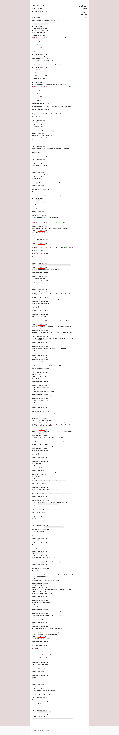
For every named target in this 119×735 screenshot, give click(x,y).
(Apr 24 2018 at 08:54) (42, 508)
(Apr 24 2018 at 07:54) (44, 103)
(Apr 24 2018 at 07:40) (43, 16)
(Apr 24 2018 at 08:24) (42, 243)
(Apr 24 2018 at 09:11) (42, 641)
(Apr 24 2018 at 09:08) (42, 613)
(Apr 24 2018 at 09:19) (42, 688)
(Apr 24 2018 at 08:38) (42, 390)
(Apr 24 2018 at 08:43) (42, 440)
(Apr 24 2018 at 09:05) (42, 583)
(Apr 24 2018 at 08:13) (43, 120)
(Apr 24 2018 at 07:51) (42, 82)
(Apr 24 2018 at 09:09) (42, 631)
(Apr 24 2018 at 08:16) (42, 172)
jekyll (52, 730)
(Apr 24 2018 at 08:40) (43, 411)
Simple (36, 730)
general (39, 8)
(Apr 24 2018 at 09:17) (42, 667)
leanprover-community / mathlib (83, 6)
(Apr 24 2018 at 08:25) (42, 259)
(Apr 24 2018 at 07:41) (42, 26)
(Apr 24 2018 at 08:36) (42, 377)
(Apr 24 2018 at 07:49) (42, 63)
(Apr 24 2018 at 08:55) (43, 521)
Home (86, 11)
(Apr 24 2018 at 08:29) (43, 280)
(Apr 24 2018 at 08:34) (42, 351)
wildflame (41, 730)
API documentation (83, 14)
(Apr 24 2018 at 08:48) (42, 457)
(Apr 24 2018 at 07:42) (44, 31)
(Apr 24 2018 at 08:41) (43, 418)
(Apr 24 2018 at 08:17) (42, 194)
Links (86, 17)
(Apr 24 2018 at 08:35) (43, 372)
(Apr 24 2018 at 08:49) (42, 479)
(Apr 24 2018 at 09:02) (42, 534)
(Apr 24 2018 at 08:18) (42, 211)
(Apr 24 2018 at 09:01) (43, 525)
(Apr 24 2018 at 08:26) (42, 267)
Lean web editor (84, 15)
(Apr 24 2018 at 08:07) (43, 109)
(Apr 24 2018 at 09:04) (43, 568)
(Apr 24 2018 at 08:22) (42, 235)
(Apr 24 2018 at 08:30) (42, 289)
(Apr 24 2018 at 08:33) (42, 330)
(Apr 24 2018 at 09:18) (42, 680)
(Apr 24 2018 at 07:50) (42, 78)
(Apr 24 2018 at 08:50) (42, 487)
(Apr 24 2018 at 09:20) (42, 693)
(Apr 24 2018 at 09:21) (43, 710)
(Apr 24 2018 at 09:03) (43, 547)
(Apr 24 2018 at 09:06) (42, 592)
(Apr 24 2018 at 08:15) (42, 142)
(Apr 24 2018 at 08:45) (43, 444)
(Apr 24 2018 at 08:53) (43, 500)
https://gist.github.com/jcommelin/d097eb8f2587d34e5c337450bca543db (46, 365)
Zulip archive (84, 12)
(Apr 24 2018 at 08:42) (43, 435)
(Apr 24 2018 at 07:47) (42, 35)
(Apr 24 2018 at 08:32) (42, 324)
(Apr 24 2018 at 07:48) (42, 54)
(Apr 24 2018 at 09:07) (42, 605)
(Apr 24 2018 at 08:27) (42, 276)
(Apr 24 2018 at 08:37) (42, 385)
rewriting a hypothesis (41, 11)
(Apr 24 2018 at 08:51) (42, 492)
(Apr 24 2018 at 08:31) (42, 314)
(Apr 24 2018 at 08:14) (42, 124)
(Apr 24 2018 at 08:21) (42, 220)
